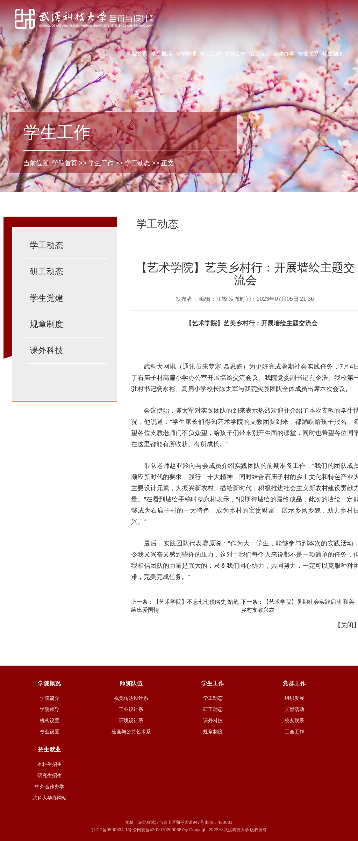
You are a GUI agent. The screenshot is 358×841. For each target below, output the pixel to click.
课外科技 (46, 350)
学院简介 (49, 698)
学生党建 (46, 298)
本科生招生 (49, 764)
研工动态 (46, 271)
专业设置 (49, 731)
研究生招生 (49, 775)
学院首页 (137, 54)
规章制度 (332, 54)
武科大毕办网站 (50, 797)
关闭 (347, 625)
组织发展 (294, 698)
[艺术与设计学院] (84, 18)
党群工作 (234, 54)
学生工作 (210, 54)
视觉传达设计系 (131, 698)
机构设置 (49, 720)
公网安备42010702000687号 (160, 829)
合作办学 (283, 54)
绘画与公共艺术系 (131, 731)
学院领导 (49, 709)
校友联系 (308, 54)
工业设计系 (131, 709)
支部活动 (294, 709)
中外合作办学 (49, 786)
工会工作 (294, 731)
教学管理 (186, 54)
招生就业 (259, 54)
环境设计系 (131, 720)
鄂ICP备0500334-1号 (111, 829)
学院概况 (161, 54)
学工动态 (137, 163)
